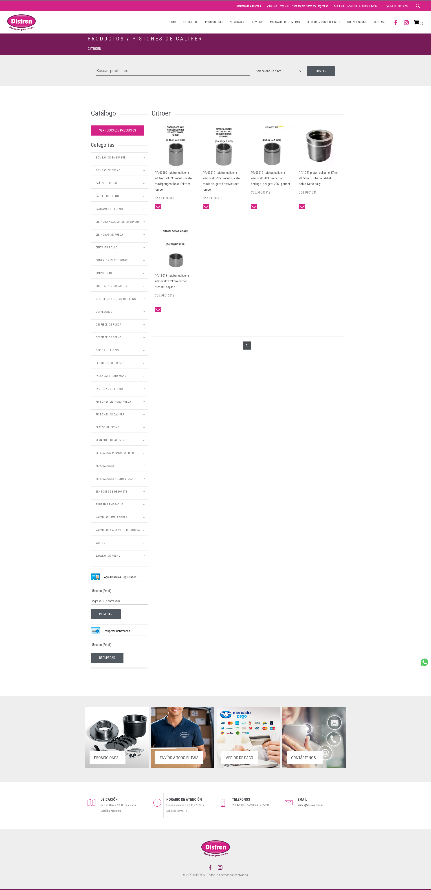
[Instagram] (220, 867)
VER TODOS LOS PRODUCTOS (117, 130)
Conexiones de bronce (112, 260)
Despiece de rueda (108, 324)
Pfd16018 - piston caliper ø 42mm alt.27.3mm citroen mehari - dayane (172, 281)
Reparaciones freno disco (114, 478)
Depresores (104, 311)
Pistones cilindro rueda (113, 401)
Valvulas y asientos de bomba (118, 530)
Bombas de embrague (111, 157)
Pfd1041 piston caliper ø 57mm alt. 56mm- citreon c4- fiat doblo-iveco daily (319, 178)
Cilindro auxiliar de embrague (118, 221)
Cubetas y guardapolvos (113, 286)
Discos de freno (107, 350)
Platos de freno (107, 427)
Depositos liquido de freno (116, 299)
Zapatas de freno (108, 555)
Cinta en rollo (107, 247)
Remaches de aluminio (112, 440)
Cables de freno (107, 196)
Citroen (94, 49)
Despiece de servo (108, 337)
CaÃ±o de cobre (107, 183)
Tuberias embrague (109, 504)
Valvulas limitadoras (111, 517)
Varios (100, 542)
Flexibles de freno (109, 363)
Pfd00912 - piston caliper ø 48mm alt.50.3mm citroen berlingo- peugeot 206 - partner (270, 178)
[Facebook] (210, 867)
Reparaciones (105, 465)
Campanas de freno (109, 209)
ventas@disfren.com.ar (310, 805)
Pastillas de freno (109, 388)
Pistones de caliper (167, 39)
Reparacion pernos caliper (115, 453)
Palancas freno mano (111, 375)
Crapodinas (104, 273)
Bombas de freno (108, 170)
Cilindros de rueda (109, 234)
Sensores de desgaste (112, 491)
